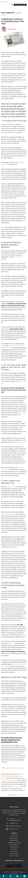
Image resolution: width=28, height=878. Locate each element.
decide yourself (19, 442)
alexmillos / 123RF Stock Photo (21, 795)
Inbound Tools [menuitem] (14, 855)
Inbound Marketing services (9, 780)
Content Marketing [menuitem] (14, 844)
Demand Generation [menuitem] (14, 853)
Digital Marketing (7, 13)
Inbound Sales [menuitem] (14, 851)
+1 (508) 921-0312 (13, 823)
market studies (11, 486)
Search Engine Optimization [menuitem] (14, 842)
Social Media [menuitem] (14, 849)
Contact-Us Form (13, 829)
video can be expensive (8, 514)
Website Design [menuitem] (14, 840)
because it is (11, 643)
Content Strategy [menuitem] (14, 838)
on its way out (18, 257)
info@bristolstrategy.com (15, 826)
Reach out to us (17, 786)
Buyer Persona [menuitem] (14, 836)
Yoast (2, 345)
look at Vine (21, 413)
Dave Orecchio (11, 29)
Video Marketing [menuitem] (14, 847)
